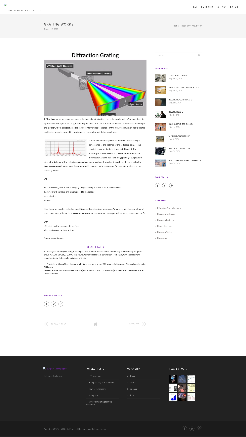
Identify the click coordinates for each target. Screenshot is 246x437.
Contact (133, 382)
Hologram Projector (192, 26)
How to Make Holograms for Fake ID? (185, 160)
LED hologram (95, 376)
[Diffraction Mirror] (173, 388)
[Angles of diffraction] (191, 379)
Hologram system (176, 112)
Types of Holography (178, 75)
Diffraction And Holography (169, 208)
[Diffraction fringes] (191, 397)
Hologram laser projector (181, 100)
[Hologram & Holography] (25, 5)
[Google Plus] (60, 303)
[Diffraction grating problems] (173, 397)
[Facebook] (46, 303)
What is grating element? (179, 136)
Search (236, 7)
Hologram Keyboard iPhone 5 (101, 382)
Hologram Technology (167, 214)
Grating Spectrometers (179, 148)
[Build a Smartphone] (182, 388)
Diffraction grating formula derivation (99, 403)
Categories (207, 7)
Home (194, 7)
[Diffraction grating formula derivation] (191, 388)
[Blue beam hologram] (182, 397)
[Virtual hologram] (173, 379)
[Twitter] (53, 303)
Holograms (162, 238)
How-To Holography (97, 389)
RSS (132, 395)
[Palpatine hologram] (182, 379)
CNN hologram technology (181, 124)
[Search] (199, 55)
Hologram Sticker (164, 232)
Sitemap (222, 7)
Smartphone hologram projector (184, 87)
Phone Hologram (164, 226)
